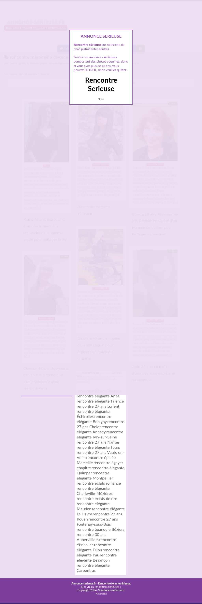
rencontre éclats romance (99, 483)
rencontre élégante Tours (98, 447)
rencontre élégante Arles (98, 396)
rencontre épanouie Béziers (100, 530)
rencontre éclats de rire (97, 499)
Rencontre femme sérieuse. (114, 583)
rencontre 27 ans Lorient (98, 406)
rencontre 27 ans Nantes (98, 442)
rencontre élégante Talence (100, 401)
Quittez (101, 99)
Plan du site (101, 594)
